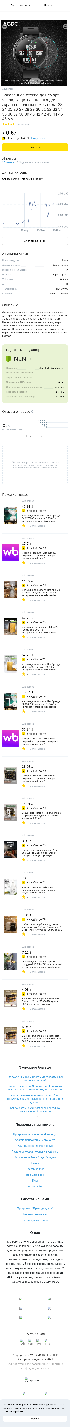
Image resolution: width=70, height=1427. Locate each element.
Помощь (35, 1163)
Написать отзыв (35, 436)
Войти (48, 5)
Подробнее (38, 138)
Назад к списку (4, 26)
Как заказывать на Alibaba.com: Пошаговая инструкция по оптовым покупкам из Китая (35, 1088)
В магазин (35, 147)
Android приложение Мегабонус (35, 1140)
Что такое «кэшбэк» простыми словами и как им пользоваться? (35, 1078)
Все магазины (35, 1174)
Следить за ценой (35, 240)
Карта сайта (35, 1186)
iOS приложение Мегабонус (35, 1145)
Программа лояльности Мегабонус (35, 1134)
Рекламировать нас (35, 1214)
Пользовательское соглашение (27, 1364)
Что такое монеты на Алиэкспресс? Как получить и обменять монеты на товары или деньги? (35, 1099)
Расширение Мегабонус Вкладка (35, 1157)
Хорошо (35, 1418)
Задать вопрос (35, 1169)
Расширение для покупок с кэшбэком (35, 1151)
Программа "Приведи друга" (35, 1208)
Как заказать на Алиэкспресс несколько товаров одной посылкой (35, 1110)
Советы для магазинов (35, 1220)
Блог (35, 1180)
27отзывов (8, 162)
